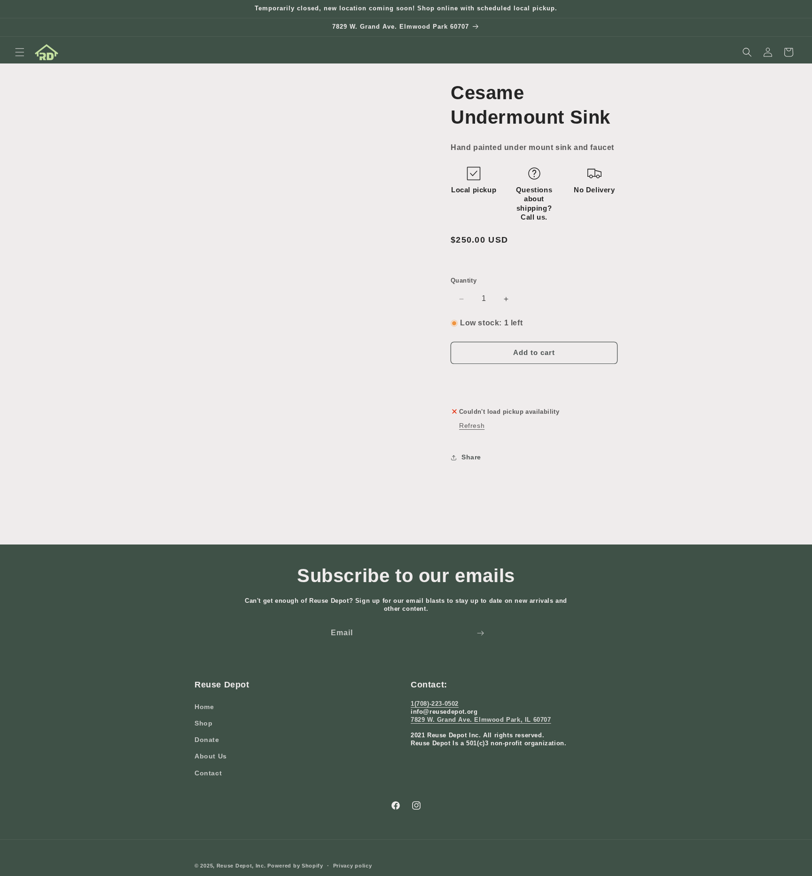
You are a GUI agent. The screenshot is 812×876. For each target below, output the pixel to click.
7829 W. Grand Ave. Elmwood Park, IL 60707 (481, 719)
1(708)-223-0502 (435, 703)
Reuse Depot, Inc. (241, 865)
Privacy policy (352, 865)
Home (204, 706)
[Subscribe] (480, 633)
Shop (203, 722)
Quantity (463, 280)
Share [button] (471, 457)
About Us (211, 756)
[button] (19, 52)
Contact (208, 772)
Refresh (471, 425)
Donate (207, 739)
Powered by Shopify (295, 865)
